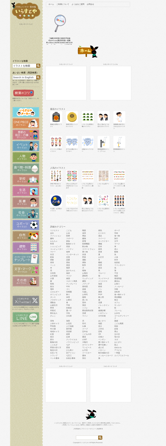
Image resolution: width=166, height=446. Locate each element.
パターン (102, 350)
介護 (52, 278)
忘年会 (85, 331)
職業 (84, 230)
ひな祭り (70, 350)
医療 (68, 236)
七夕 (68, 345)
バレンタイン (103, 305)
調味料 (85, 276)
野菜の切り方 (55, 347)
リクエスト (54, 230)
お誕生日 (53, 305)
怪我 (52, 284)
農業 (100, 292)
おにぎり (118, 342)
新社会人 (53, 313)
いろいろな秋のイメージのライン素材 (87, 186)
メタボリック (55, 300)
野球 (52, 308)
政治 (52, 286)
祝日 (52, 337)
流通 (100, 302)
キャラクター (103, 241)
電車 (52, 289)
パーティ (70, 249)
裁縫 (116, 321)
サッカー (118, 305)
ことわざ (53, 345)
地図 (100, 323)
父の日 (117, 334)
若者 (100, 252)
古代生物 (102, 316)
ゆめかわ (118, 347)
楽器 (84, 289)
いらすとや (85, 442)
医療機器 (86, 244)
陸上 (116, 345)
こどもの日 (86, 334)
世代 (84, 323)
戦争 (84, 265)
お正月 (101, 257)
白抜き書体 (70, 358)
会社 (52, 233)
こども (69, 230)
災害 (68, 257)
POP (100, 294)
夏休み (117, 281)
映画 (100, 286)
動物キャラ (70, 244)
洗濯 (84, 313)
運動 (84, 260)
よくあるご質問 (78, 4)
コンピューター (56, 249)
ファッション (55, 236)
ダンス (53, 297)
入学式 (101, 329)
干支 (116, 273)
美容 (68, 265)
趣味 (52, 238)
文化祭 (69, 316)
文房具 (53, 273)
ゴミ (68, 289)
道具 (84, 233)
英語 (84, 305)
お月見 (85, 350)
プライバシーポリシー (88, 429)
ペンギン (102, 339)
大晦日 (85, 342)
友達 (84, 254)
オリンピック (55, 294)
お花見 (69, 323)
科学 (116, 260)
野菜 (84, 257)
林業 (68, 334)
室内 (84, 302)
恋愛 (68, 260)
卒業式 (53, 310)
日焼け (101, 337)
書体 (84, 355)
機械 (100, 244)
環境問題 (118, 278)
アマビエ (118, 350)
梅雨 (84, 297)
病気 (100, 230)
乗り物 (85, 252)
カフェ (117, 302)
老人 (116, 249)
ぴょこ (53, 316)
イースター (86, 353)
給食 (116, 329)
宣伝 (84, 358)
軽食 (52, 257)
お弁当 (117, 313)
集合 (116, 300)
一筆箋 (117, 353)
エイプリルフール (121, 355)
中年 (68, 286)
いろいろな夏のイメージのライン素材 (119, 186)
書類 (84, 281)
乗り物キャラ (103, 342)
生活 (52, 254)
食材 (68, 273)
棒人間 (101, 297)
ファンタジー (119, 265)
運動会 (53, 302)
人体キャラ (54, 323)
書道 (84, 337)
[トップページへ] (25, 19)
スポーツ (70, 238)
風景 (68, 268)
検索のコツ (32, 98)
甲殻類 (53, 326)
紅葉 (52, 334)
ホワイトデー (87, 345)
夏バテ (69, 310)
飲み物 (85, 246)
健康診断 (102, 310)
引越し (85, 292)
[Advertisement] (26, 41)
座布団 (85, 286)
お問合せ (90, 4)
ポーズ (117, 230)
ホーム (51, 4)
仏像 (84, 326)
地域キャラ (54, 331)
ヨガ (116, 339)
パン (100, 289)
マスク (69, 276)
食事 (68, 252)
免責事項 (100, 429)
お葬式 (69, 300)
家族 (68, 241)
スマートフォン (88, 249)
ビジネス (102, 233)
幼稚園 (69, 292)
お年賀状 (53, 276)
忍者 (68, 337)
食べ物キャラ (119, 294)
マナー (53, 252)
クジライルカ (71, 339)
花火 (100, 326)
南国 (68, 278)
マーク (117, 244)
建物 (84, 238)
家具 (100, 249)
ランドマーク (103, 278)
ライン (85, 316)
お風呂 (85, 273)
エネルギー (54, 292)
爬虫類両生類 (87, 310)
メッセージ (118, 286)
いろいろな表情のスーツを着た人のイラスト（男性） (119, 211)
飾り (68, 294)
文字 (116, 241)
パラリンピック (72, 342)
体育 (68, 297)
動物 (116, 252)
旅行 (116, 238)
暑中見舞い (102, 345)
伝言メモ (53, 353)
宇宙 (68, 305)
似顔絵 (117, 262)
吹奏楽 (69, 308)
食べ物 (117, 236)
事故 (84, 236)
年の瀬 (53, 329)
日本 (100, 246)
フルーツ (102, 273)
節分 (52, 339)
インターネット (72, 254)
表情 (52, 262)
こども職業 (118, 323)
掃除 (84, 262)
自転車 (117, 292)
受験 (52, 260)
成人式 (101, 347)
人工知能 (70, 326)
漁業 (68, 321)
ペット (53, 265)
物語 (116, 276)
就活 (100, 268)
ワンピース (86, 347)
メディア (86, 284)
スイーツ (102, 238)
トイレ (85, 308)
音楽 (68, 246)
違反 (100, 236)
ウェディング (87, 278)
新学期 (69, 329)
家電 (84, 241)
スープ (85, 329)
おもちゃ (53, 241)
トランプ (53, 355)
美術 (68, 262)
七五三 (69, 355)
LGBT (84, 339)
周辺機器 (118, 297)
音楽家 (69, 331)
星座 (68, 347)
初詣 (116, 326)
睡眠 (100, 262)
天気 (68, 313)
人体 (116, 257)
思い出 (85, 300)
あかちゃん (70, 270)
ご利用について (62, 4)
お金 (68, 233)
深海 (52, 321)
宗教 (116, 289)
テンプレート (71, 284)
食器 (100, 284)
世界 (100, 265)
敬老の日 (53, 350)
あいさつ (102, 321)
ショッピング (55, 246)
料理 (52, 244)
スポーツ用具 (71, 281)
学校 (116, 233)
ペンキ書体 (54, 358)
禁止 (116, 331)
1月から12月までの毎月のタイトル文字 (72, 186)
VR (99, 334)
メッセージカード (105, 355)
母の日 (117, 337)
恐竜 (100, 331)
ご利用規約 (76, 429)
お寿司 (85, 294)
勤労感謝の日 (103, 353)
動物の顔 (53, 342)
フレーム (118, 310)
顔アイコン (70, 353)
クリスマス (102, 281)
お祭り (117, 284)
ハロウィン (102, 313)
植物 (84, 270)
